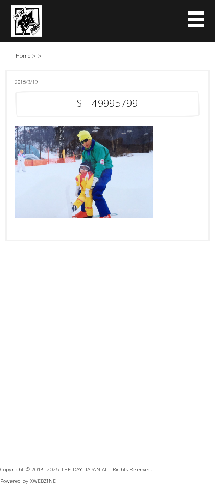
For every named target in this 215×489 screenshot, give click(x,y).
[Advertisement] (107, 353)
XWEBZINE (43, 480)
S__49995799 (107, 103)
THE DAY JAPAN (80, 469)
